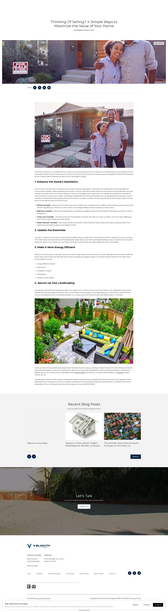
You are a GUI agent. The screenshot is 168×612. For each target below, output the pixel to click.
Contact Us (112, 574)
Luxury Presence (43, 598)
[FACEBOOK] (129, 573)
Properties (39, 574)
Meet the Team (98, 574)
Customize (147, 604)
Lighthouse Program (54, 574)
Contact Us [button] (84, 506)
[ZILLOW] (139, 573)
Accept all (158, 604)
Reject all (135, 604)
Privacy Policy (135, 598)
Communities (70, 574)
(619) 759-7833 (32, 559)
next (34, 457)
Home (29, 574)
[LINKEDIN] (134, 573)
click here (120, 372)
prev (29, 457)
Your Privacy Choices (84, 610)
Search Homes (84, 574)
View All (136, 456)
